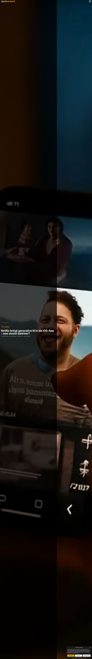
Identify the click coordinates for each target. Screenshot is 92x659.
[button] (90, 647)
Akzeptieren (71, 655)
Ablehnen (78, 655)
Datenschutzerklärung (74, 657)
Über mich (85, 657)
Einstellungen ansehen (86, 655)
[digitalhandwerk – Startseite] (8, 1)
